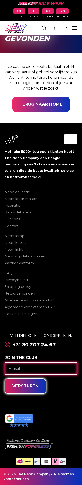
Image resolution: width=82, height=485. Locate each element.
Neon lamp (14, 236)
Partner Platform (19, 263)
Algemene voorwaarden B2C (30, 300)
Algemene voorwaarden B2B (30, 307)
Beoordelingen (18, 212)
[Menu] (74, 28)
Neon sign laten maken (25, 256)
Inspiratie (12, 205)
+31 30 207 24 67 (34, 345)
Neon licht (14, 249)
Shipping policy (18, 286)
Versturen (25, 385)
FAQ (8, 273)
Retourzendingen (20, 293)
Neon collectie (17, 192)
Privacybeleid (16, 280)
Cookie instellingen (21, 314)
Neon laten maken (21, 198)
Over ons (12, 219)
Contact (11, 226)
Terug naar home (41, 104)
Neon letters (15, 242)
